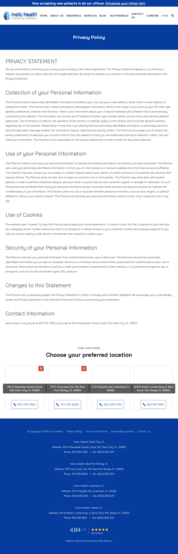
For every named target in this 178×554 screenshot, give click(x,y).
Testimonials (118, 15)
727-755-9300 (69, 404)
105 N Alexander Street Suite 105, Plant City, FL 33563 (24, 388)
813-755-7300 (27, 404)
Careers (153, 15)
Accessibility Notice (122, 431)
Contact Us (137, 16)
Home (44, 15)
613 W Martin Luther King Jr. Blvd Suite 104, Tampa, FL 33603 (153, 388)
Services (90, 15)
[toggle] (172, 15)
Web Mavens (105, 540)
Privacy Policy (75, 431)
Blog (102, 15)
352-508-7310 (113, 404)
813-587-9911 (155, 404)
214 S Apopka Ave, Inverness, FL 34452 (110, 388)
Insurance (73, 15)
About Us (56, 15)
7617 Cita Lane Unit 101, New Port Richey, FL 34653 (67, 388)
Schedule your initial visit (125, 3)
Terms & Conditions (97, 431)
